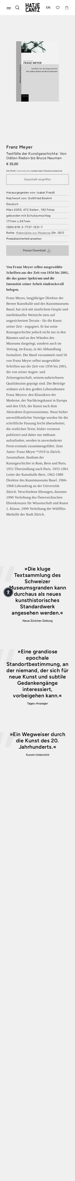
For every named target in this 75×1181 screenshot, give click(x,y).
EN (48, 7)
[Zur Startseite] (32, 7)
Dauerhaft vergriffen (37, 179)
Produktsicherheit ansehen (23, 238)
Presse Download (34, 250)
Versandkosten (23, 170)
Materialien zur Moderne (33, 233)
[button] (8, 592)
